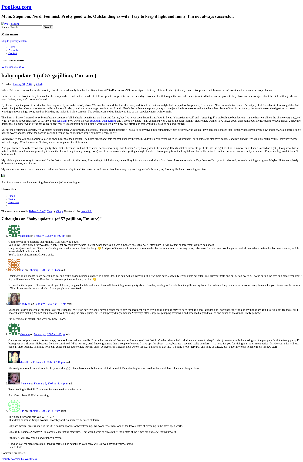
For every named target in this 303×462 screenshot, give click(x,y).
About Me (14, 50)
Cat (22, 269)
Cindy (39, 84)
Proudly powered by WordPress (19, 458)
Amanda (25, 383)
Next (19, 66)
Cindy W (25, 303)
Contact (12, 53)
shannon (25, 235)
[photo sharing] (3, 176)
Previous (8, 66)
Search (5, 27)
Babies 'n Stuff (37, 211)
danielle (24, 362)
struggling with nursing (103, 120)
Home (11, 46)
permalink (86, 211)
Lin (22, 410)
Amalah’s (62, 120)
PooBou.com (16, 7)
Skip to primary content (14, 40)
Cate (49, 211)
